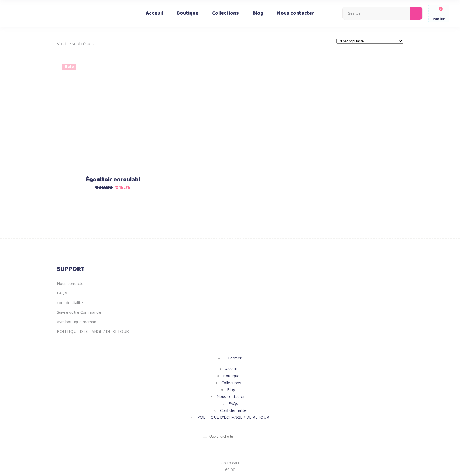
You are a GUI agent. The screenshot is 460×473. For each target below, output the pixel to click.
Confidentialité (233, 410)
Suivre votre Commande (79, 312)
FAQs (62, 293)
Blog (231, 389)
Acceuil (231, 368)
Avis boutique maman (76, 321)
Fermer (234, 357)
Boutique (231, 375)
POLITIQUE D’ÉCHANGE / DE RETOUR (93, 331)
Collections (231, 382)
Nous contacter (71, 283)
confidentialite (70, 302)
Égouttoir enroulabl (113, 180)
